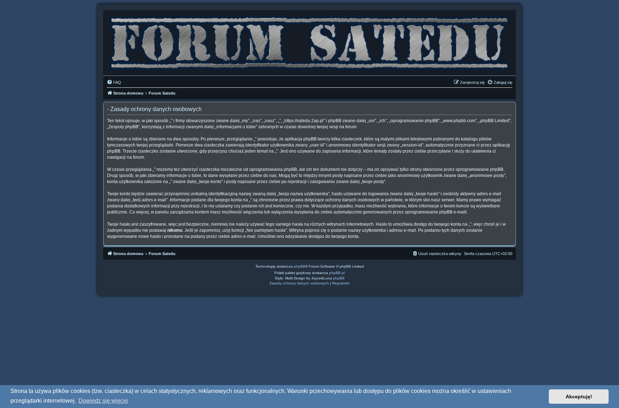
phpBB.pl (337, 273)
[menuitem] (114, 82)
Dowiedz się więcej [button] (103, 401)
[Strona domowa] (309, 41)
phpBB (299, 266)
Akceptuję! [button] (579, 396)
